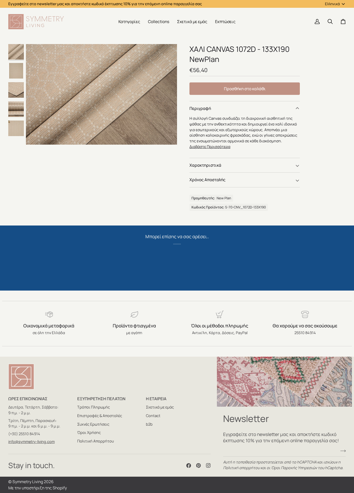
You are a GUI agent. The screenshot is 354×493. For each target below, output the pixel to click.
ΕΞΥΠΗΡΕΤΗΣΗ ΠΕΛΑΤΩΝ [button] (101, 399)
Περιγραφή (200, 108)
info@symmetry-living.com (31, 441)
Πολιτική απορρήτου (241, 467)
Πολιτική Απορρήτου (95, 441)
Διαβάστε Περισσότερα (209, 146)
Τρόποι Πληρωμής (93, 407)
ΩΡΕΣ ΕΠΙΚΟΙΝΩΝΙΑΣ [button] (27, 399)
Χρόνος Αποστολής (207, 179)
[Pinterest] (198, 465)
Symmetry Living (27, 481)
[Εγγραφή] (341, 451)
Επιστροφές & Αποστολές (99, 415)
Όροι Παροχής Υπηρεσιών (294, 467)
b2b (149, 424)
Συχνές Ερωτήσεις (93, 424)
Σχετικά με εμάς (160, 407)
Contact (153, 415)
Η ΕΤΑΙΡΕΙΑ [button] (156, 399)
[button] (129, 22)
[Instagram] (208, 465)
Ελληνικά (332, 3)
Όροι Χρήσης (89, 432)
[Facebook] (188, 465)
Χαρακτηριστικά (205, 165)
